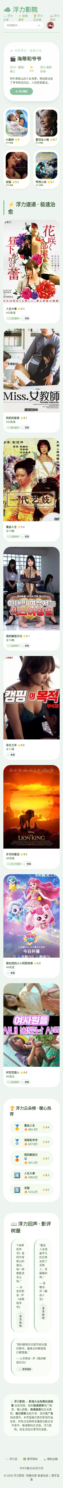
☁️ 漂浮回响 (20, 1319)
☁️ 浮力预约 (21, 91)
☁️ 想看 (25, 318)
